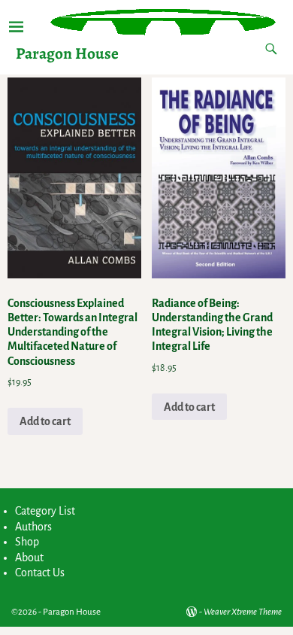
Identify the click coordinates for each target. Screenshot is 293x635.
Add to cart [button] (45, 421)
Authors (33, 527)
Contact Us (40, 573)
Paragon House (67, 53)
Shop (27, 542)
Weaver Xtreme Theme (243, 612)
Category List (45, 511)
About (29, 557)
